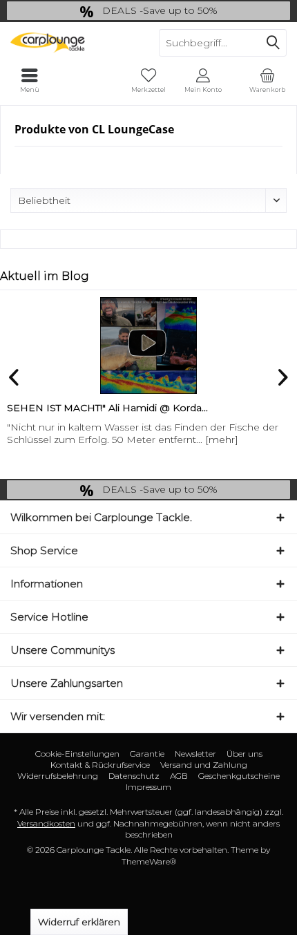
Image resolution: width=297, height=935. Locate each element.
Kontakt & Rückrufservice (100, 764)
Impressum (148, 787)
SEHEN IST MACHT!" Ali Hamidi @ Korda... (107, 408)
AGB (179, 776)
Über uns (244, 753)
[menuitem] (267, 81)
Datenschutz (134, 776)
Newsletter (195, 753)
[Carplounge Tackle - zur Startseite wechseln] (74, 43)
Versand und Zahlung (203, 764)
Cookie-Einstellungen (77, 753)
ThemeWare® (149, 861)
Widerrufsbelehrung (57, 776)
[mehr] (221, 439)
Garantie (147, 753)
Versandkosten (46, 823)
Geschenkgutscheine (239, 776)
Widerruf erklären (79, 922)
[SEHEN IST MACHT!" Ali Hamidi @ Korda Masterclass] (148, 345)
